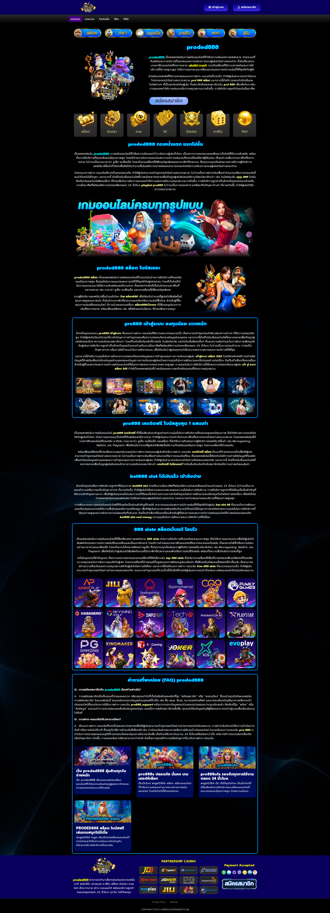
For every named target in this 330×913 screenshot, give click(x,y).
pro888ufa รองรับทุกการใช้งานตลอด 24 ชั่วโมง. (227, 776)
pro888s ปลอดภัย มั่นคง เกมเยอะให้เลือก (163, 776)
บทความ (89, 19)
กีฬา (116, 19)
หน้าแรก (75, 19)
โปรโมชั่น (104, 19)
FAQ (126, 19)
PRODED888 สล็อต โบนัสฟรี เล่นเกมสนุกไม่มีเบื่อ (100, 830)
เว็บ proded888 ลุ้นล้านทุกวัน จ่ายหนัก (101, 773)
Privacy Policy (159, 902)
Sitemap (174, 902)
